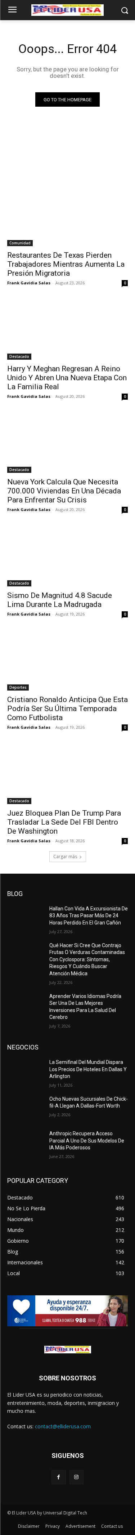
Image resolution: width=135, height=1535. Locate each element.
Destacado (19, 356)
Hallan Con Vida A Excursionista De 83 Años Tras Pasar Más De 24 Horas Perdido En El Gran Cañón (88, 916)
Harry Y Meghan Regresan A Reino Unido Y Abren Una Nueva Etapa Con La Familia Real (67, 377)
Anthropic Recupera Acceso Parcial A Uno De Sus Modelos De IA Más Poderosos (86, 1140)
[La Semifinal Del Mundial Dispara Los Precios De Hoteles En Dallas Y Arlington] (25, 1071)
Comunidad (20, 242)
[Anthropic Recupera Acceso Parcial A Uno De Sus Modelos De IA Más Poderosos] (25, 1142)
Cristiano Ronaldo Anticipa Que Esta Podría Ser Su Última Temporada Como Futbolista (67, 708)
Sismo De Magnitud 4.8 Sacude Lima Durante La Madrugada (59, 600)
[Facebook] (58, 1477)
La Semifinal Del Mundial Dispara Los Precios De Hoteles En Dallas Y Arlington (88, 1069)
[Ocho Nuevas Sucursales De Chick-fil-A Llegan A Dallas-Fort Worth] (25, 1108)
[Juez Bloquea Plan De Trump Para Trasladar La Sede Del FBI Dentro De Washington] (67, 774)
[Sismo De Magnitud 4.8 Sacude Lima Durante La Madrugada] (67, 556)
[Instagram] (76, 1477)
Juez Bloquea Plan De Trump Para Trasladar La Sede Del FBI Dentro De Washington (64, 822)
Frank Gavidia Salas (28, 282)
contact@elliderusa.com (63, 1426)
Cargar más (65, 856)
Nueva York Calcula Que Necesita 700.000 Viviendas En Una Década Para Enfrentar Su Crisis (64, 491)
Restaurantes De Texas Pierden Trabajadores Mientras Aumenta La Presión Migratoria (66, 264)
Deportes (18, 687)
